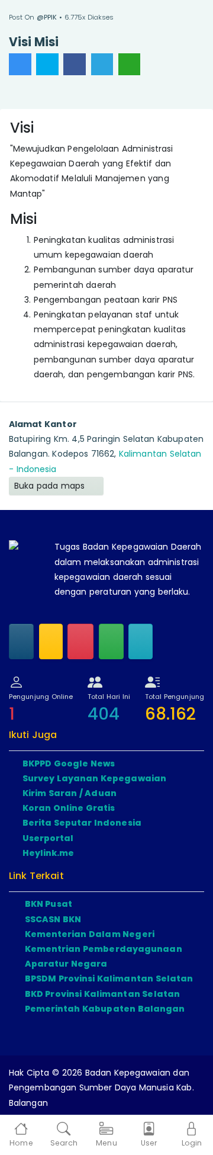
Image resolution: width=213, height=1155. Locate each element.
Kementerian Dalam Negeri (89, 934)
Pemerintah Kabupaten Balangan (105, 1009)
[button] (64, 1135)
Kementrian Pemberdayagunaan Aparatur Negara (103, 956)
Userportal (48, 838)
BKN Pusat (48, 904)
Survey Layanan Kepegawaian (94, 778)
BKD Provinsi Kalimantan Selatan (102, 994)
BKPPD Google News (68, 763)
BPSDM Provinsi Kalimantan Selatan (109, 978)
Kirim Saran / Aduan (69, 793)
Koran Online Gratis (68, 808)
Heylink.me (48, 853)
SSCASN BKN (53, 919)
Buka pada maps (51, 486)
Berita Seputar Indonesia (81, 823)
